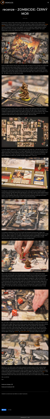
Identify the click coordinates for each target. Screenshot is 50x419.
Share (4, 409)
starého (16, 331)
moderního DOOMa (24, 331)
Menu (48, 2)
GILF (44, 371)
